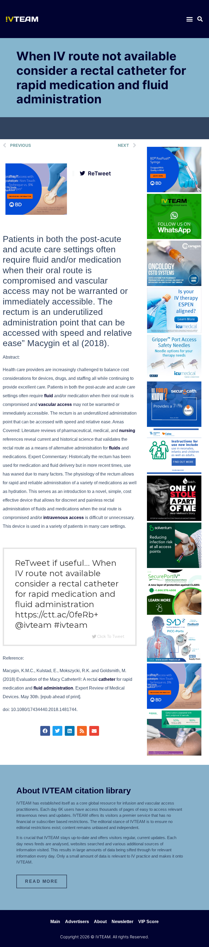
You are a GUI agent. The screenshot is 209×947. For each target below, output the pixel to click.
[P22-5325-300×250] (174, 331)
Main (55, 921)
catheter (107, 679)
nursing (127, 430)
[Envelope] (94, 731)
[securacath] (174, 425)
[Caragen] (174, 284)
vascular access (55, 404)
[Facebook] (45, 731)
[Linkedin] (70, 731)
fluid (48, 395)
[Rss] (82, 731)
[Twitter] (57, 731)
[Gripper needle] (174, 378)
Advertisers (77, 921)
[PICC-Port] (174, 660)
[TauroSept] (174, 472)
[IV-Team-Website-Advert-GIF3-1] (174, 754)
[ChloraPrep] (36, 213)
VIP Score (148, 921)
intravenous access (63, 517)
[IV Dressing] (174, 566)
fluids (114, 448)
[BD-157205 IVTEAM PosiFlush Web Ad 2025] (174, 190)
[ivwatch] (174, 519)
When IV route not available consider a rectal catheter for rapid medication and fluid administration (101, 77)
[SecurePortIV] (174, 613)
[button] (189, 19)
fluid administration (53, 688)
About (100, 921)
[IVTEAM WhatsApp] (174, 237)
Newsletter (122, 921)
